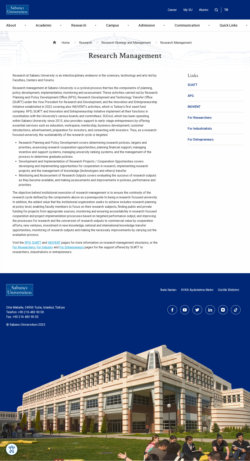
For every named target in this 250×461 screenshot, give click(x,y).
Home (66, 43)
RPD (28, 242)
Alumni (203, 10)
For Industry (45, 247)
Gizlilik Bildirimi (228, 290)
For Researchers (23, 247)
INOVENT (54, 242)
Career (172, 10)
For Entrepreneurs (71, 247)
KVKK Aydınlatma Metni (197, 290)
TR (226, 10)
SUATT (36, 242)
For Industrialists (200, 128)
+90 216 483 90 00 (31, 312)
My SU (187, 10)
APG (191, 96)
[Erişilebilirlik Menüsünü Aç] (12, 449)
